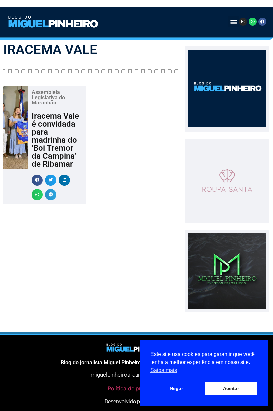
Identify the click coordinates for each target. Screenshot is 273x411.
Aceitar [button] (231, 388)
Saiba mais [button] (163, 370)
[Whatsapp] (253, 22)
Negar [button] (176, 388)
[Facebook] (262, 22)
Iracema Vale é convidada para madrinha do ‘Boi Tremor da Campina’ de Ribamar (55, 140)
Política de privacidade (136, 388)
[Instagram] (243, 22)
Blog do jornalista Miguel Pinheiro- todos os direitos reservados (136, 362)
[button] (233, 21)
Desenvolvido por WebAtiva (136, 401)
